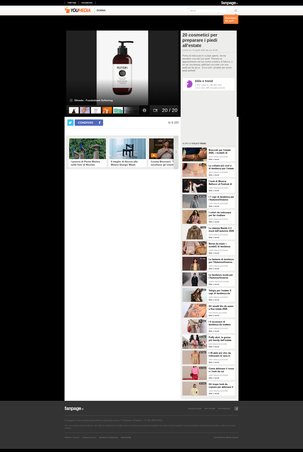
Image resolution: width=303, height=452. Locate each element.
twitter (72, 3)
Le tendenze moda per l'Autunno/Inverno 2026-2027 (221, 276)
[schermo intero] (155, 110)
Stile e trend (204, 81)
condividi (85, 122)
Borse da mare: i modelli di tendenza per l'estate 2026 (219, 245)
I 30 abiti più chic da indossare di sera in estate (220, 354)
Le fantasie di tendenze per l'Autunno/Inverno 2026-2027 (221, 261)
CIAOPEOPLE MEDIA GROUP (226, 437)
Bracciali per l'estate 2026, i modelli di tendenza (220, 151)
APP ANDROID (224, 408)
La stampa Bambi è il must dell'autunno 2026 (221, 229)
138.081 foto (215, 85)
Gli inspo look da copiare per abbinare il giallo (221, 386)
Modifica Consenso (108, 437)
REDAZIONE (126, 437)
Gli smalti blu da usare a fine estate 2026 (221, 307)
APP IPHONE (209, 408)
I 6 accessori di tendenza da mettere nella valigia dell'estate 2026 (221, 323)
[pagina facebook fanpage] (236, 408)
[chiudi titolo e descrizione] (71, 100)
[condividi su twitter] (70, 122)
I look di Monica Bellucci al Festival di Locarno (220, 183)
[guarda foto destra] (134, 68)
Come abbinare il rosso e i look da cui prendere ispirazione (221, 370)
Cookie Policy (89, 437)
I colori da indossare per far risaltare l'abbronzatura (220, 214)
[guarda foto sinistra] (77, 68)
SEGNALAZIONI (195, 408)
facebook (87, 3)
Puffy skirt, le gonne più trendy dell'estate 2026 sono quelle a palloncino (220, 339)
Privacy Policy (72, 437)
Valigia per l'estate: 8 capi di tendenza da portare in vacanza (220, 292)
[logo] (229, 3)
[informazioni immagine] (144, 110)
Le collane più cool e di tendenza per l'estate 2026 (221, 167)
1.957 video (201, 85)
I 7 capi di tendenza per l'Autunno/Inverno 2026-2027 (221, 198)
